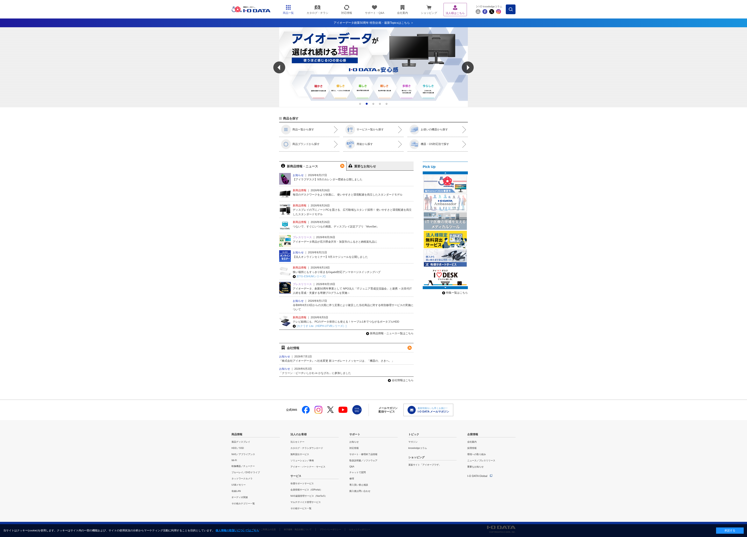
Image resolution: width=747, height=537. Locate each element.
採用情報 (472, 448)
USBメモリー (238, 484)
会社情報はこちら (403, 380)
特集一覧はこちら (457, 292)
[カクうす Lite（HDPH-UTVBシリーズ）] (321, 325)
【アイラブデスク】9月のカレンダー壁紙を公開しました (327, 179)
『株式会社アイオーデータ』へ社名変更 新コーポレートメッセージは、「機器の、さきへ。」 (336, 360)
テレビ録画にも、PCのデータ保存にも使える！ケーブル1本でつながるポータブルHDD (346, 321)
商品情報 (236, 434)
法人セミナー (297, 441)
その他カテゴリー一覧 (243, 503)
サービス (295, 475)
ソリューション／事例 (302, 460)
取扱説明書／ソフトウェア (363, 460)
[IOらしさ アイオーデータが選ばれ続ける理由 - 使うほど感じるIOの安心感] (373, 106)
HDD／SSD (237, 448)
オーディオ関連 (239, 497)
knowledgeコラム (417, 448)
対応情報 (354, 448)
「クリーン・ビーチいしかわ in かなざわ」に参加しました (315, 373)
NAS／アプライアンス (243, 454)
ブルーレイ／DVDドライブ (245, 472)
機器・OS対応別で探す (435, 144)
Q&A (351, 466)
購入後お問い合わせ (359, 491)
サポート (354, 434)
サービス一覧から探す (370, 129)
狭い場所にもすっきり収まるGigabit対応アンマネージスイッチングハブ (337, 272)
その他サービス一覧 (300, 508)
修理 (351, 478)
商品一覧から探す (303, 129)
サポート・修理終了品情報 (363, 454)
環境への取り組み (476, 454)
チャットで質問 (357, 472)
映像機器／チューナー (243, 466)
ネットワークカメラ (242, 478)
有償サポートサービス (302, 483)
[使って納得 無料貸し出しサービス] (445, 239)
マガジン (413, 441)
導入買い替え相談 (358, 484)
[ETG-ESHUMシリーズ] (311, 276)
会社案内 (472, 441)
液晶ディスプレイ (240, 441)
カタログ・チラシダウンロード (306, 448)
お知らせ (354, 441)
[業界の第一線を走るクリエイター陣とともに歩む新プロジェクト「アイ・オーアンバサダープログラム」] (445, 202)
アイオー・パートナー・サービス (307, 466)
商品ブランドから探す (306, 144)
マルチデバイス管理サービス (305, 502)
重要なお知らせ (475, 466)
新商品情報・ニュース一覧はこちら (392, 333)
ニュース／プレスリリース (481, 460)
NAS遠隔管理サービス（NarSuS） (308, 496)
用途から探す (365, 144)
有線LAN (236, 491)
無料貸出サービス (299, 454)
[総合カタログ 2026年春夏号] (445, 184)
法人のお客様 (298, 434)
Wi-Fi (234, 460)
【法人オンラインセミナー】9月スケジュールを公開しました (330, 256)
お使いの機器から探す (434, 129)
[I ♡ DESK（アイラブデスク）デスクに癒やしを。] (445, 276)
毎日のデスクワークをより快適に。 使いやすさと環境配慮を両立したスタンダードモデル (347, 194)
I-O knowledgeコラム (490, 6)
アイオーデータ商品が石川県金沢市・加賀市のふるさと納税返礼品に (335, 241)
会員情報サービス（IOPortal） (306, 489)
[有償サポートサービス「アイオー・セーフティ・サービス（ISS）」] (445, 258)
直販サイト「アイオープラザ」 (424, 464)
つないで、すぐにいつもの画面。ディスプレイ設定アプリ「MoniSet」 (336, 226)
